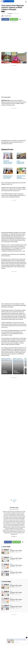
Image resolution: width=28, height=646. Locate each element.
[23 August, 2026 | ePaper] (5, 566)
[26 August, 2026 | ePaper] (5, 552)
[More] (20, 19)
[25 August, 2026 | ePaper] (5, 559)
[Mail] (14, 536)
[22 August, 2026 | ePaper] (5, 573)
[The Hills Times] (2, 16)
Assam (3, 11)
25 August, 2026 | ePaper (16, 558)
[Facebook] (12, 536)
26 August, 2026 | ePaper (16, 550)
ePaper (11, 549)
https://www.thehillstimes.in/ (14, 509)
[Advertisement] (14, 36)
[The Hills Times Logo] (8, 1)
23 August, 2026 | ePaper (16, 565)
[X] (16, 536)
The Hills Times (8, 15)
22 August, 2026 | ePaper (16, 572)
